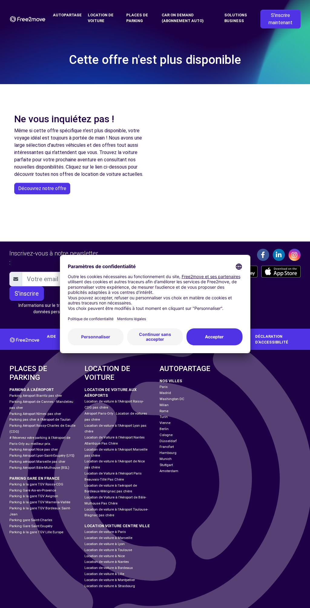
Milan (164, 405)
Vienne (165, 423)
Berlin (164, 429)
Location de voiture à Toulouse (108, 550)
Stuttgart (166, 465)
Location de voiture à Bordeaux (108, 568)
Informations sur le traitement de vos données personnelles (54, 308)
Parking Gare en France (34, 478)
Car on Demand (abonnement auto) (183, 18)
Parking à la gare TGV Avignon (33, 496)
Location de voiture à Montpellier (109, 580)
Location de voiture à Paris (105, 532)
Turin (164, 417)
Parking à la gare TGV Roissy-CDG (36, 484)
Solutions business (235, 18)
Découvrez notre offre (42, 188)
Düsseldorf (168, 441)
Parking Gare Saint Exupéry (30, 526)
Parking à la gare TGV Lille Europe (36, 532)
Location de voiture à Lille (104, 574)
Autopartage (67, 15)
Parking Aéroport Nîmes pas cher (35, 414)
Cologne (166, 435)
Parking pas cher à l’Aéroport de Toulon (40, 420)
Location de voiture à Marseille (108, 538)
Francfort (167, 447)
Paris (164, 387)
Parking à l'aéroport (31, 389)
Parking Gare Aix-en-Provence (32, 490)
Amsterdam (169, 471)
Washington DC (172, 399)
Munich (166, 459)
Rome (164, 411)
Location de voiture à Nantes (106, 562)
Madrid (165, 393)
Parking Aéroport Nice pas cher (33, 450)
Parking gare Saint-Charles (30, 520)
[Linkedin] (279, 255)
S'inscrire (27, 293)
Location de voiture (101, 18)
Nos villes (171, 381)
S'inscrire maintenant (280, 18)
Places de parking (137, 18)
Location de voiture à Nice (104, 556)
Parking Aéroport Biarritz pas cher (35, 396)
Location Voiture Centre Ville (117, 526)
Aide (51, 336)
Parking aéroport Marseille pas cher (37, 462)
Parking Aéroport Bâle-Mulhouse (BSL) (39, 468)
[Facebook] (263, 255)
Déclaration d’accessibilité (271, 339)
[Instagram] (295, 255)
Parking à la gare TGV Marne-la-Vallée (39, 502)
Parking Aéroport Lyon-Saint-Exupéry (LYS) (41, 456)
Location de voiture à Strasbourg (109, 586)
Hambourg (168, 453)
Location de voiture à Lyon (104, 544)
